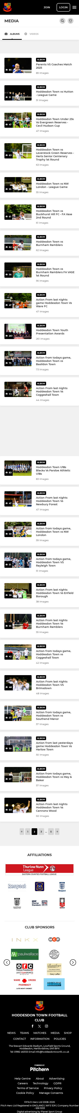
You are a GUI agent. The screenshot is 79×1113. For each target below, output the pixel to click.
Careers (23, 1083)
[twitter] (39, 1027)
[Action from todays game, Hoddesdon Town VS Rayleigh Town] (18, 560)
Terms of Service (28, 1088)
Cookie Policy (25, 1093)
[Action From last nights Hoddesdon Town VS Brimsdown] (18, 682)
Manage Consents (51, 1093)
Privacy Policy (53, 1088)
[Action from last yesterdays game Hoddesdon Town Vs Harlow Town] (18, 744)
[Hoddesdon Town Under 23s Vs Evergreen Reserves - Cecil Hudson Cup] (18, 120)
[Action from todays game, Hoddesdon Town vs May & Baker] (18, 774)
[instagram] (46, 1026)
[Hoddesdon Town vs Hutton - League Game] (18, 92)
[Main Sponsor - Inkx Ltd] (25, 940)
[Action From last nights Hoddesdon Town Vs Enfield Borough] (18, 590)
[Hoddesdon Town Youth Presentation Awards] (18, 331)
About (40, 1078)
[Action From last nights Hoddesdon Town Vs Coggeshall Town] (18, 389)
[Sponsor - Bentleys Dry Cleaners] (54, 969)
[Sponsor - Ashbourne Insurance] (54, 984)
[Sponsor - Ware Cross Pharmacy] (25, 984)
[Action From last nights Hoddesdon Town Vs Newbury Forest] (18, 499)
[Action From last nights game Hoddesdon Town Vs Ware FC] (18, 300)
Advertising (56, 1078)
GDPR (57, 1083)
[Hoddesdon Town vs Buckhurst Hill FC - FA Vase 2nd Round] (18, 212)
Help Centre (23, 1078)
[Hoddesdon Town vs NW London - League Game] (18, 184)
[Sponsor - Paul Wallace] (25, 955)
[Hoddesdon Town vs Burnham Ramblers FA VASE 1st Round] (18, 270)
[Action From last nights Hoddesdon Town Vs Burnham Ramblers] (18, 621)
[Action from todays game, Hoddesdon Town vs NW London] (18, 529)
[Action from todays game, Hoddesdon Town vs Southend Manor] (18, 713)
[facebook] (32, 1026)
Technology (40, 1083)
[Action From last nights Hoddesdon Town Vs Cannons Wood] (18, 805)
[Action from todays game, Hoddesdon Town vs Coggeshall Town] (18, 652)
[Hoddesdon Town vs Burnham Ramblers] (18, 242)
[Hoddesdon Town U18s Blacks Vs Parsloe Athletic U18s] (18, 468)
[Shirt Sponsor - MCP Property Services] (54, 940)
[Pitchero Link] (39, 1070)
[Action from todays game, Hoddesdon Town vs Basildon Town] (18, 358)
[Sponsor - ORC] (25, 969)
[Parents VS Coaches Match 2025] (18, 65)
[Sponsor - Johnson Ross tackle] (54, 955)
